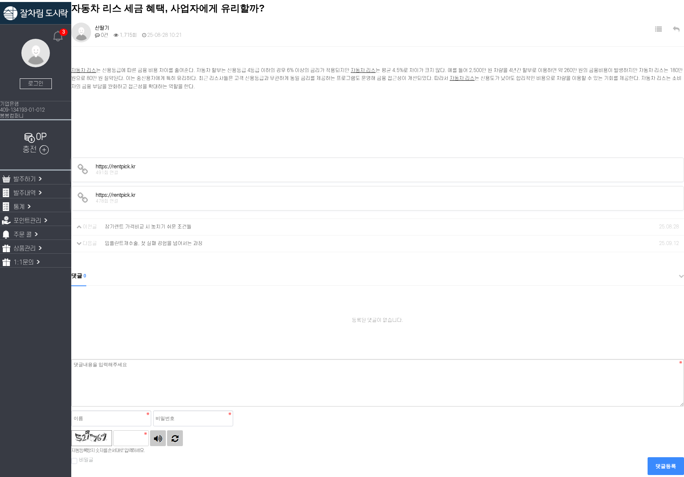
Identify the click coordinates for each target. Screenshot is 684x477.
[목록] (658, 29)
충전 (30, 149)
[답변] (676, 29)
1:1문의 (23, 262)
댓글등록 (666, 466)
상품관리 (24, 248)
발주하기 (24, 179)
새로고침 (175, 438)
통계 (19, 207)
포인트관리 (27, 220)
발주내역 (24, 193)
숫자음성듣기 (158, 438)
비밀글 (86, 460)
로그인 (36, 84)
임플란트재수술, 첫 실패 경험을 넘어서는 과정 (154, 243)
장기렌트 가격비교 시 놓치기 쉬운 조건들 (148, 227)
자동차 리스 (83, 70)
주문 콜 (22, 234)
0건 (104, 35)
